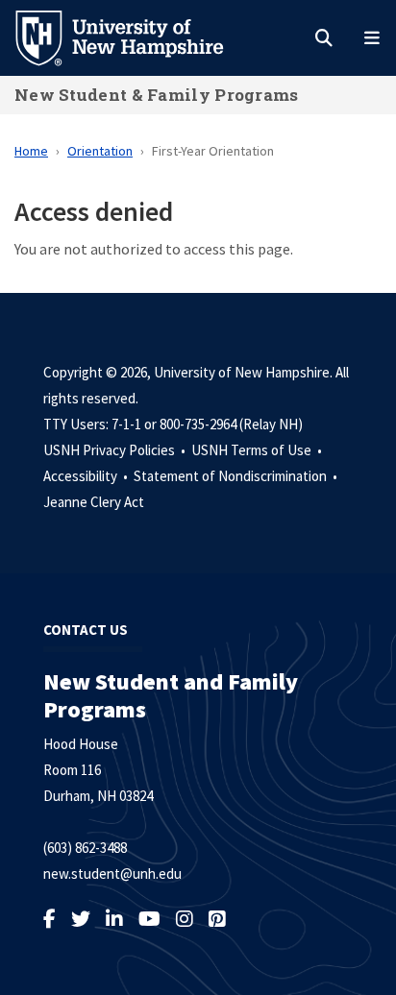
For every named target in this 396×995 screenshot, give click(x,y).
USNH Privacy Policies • (115, 450)
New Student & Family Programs (156, 95)
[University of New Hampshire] (134, 36)
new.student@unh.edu (112, 873)
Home (31, 150)
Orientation (100, 150)
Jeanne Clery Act (93, 502)
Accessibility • (87, 476)
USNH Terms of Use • (258, 450)
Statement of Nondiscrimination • (237, 476)
